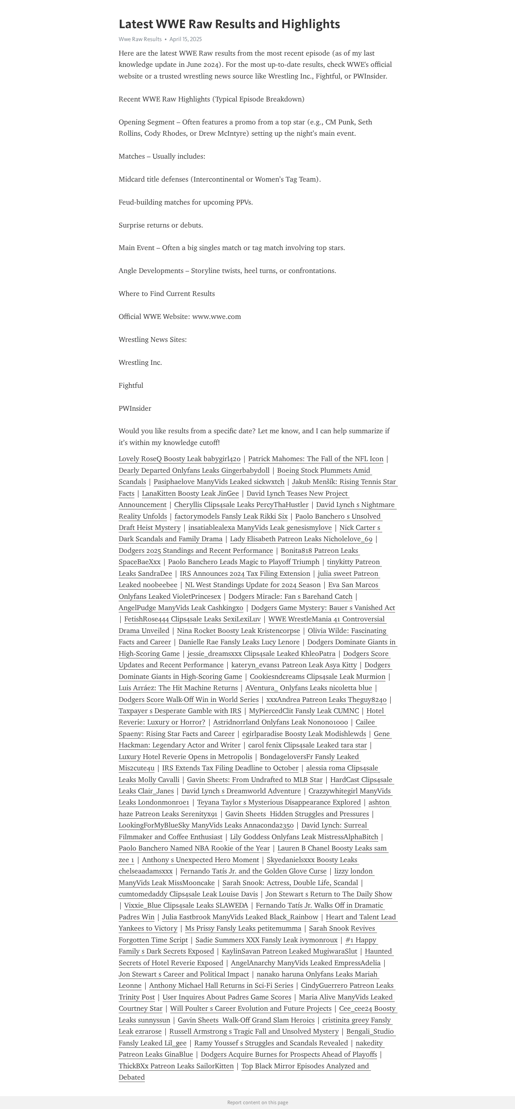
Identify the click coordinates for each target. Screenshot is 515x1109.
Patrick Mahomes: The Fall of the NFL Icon (315, 458)
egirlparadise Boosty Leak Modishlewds (304, 733)
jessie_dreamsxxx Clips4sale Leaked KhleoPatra (261, 653)
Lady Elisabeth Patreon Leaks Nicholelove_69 (301, 538)
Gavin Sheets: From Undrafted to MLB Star (255, 779)
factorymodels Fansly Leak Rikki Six (231, 516)
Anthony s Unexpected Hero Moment (200, 859)
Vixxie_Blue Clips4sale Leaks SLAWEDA (186, 905)
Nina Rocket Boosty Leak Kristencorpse (238, 630)
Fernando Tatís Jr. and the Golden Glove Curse (253, 871)
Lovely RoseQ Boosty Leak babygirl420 (180, 458)
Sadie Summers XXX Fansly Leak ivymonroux (267, 939)
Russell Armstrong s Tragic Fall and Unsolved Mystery (254, 1031)
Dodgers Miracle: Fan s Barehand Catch (290, 596)
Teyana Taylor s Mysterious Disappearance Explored (279, 802)
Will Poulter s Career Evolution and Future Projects (251, 1008)
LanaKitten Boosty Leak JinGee (190, 493)
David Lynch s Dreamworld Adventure (241, 790)
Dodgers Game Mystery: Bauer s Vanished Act (323, 607)
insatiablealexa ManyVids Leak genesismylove (260, 527)
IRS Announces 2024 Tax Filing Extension (245, 573)
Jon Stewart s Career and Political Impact (184, 974)
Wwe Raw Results (140, 39)
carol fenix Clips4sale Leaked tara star (307, 745)
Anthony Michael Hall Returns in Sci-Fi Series (221, 985)
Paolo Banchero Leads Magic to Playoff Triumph (243, 561)
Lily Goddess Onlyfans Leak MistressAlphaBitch (304, 836)
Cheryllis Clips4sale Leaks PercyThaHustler (241, 504)
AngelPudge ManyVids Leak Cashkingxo (181, 607)
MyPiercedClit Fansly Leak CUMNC (304, 710)
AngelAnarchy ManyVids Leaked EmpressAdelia (306, 962)
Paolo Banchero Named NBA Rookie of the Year (194, 848)
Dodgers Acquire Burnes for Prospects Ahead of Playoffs (289, 1054)
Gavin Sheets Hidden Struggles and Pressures (297, 813)
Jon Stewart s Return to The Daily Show (329, 894)
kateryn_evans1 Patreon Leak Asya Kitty (294, 664)
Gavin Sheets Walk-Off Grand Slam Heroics (246, 1020)
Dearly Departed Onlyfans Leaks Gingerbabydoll (194, 470)
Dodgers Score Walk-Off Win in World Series (189, 699)
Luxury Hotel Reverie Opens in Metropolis (185, 756)
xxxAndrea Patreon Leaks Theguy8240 (326, 699)
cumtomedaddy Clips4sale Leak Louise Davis (188, 894)
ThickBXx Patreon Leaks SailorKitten (176, 1065)
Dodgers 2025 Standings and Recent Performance (196, 550)
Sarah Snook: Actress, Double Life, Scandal (290, 882)
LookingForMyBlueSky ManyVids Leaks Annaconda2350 (206, 825)
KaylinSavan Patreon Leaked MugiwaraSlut (289, 951)
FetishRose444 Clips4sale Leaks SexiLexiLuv (192, 619)
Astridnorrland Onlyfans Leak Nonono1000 (280, 722)
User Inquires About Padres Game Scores (227, 997)
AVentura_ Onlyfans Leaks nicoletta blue (308, 687)
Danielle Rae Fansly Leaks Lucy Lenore (239, 641)
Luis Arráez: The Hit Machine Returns (178, 687)
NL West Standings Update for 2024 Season (253, 584)
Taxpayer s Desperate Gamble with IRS (180, 710)
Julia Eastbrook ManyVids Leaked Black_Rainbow (240, 916)
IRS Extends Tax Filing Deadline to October (230, 767)
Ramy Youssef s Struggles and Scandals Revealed (271, 1043)
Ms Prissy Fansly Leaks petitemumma (243, 928)
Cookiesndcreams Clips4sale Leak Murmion (317, 676)
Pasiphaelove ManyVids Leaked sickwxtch (219, 481)
